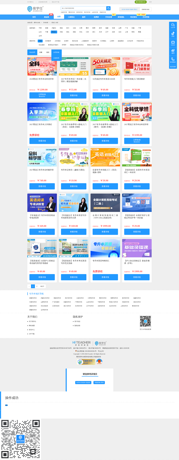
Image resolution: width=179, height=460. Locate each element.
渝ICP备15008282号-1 (80, 348)
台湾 (40, 36)
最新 (47, 52)
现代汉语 (75, 41)
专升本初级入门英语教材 (134, 79)
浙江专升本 (67, 306)
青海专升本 (135, 306)
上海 (126, 32)
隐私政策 (77, 325)
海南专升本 (57, 298)
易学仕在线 (37, 22)
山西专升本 (44, 302)
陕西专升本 (114, 298)
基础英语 (121, 41)
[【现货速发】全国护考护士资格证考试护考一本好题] (137, 211)
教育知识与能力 (53, 45)
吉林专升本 (101, 306)
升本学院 (146, 17)
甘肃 (113, 28)
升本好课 (108, 17)
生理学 (66, 41)
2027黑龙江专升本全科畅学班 (41, 170)
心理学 (112, 41)
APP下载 (31, 334)
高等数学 (48, 41)
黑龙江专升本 (113, 302)
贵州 (100, 28)
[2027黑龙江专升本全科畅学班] (42, 166)
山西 (120, 28)
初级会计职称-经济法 (76, 45)
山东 (40, 32)
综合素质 (42, 45)
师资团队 (121, 17)
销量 (40, 52)
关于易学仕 (30, 2)
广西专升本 (78, 302)
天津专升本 (78, 306)
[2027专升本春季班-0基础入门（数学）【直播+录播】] (105, 120)
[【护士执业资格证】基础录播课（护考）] (137, 257)
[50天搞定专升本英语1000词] (105, 75)
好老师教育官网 (43, 2)
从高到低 (56, 52)
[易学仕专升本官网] (35, 11)
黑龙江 (54, 32)
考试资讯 (133, 17)
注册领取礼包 (141, 2)
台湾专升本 (44, 310)
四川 (67, 28)
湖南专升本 (33, 306)
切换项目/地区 (145, 9)
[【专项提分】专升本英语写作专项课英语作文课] (73, 211)
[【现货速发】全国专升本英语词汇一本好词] (137, 166)
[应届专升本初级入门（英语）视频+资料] (105, 166)
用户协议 (77, 321)
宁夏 (46, 32)
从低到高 (56, 58)
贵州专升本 (79, 12)
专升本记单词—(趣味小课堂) (73, 170)
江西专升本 (91, 298)
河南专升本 (103, 12)
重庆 (87, 28)
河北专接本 (44, 306)
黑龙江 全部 (55, 22)
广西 (139, 28)
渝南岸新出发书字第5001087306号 (61, 348)
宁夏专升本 (101, 302)
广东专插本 (55, 302)
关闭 (6, 405)
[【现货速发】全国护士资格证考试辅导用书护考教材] (42, 257)
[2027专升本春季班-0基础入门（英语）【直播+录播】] (73, 120)
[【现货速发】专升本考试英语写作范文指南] (73, 257)
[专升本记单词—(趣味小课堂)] (73, 166)
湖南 (74, 32)
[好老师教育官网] (89, 345)
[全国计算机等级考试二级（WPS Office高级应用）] (105, 211)
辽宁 (106, 32)
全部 (59, 16)
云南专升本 (64, 12)
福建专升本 (137, 298)
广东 (126, 28)
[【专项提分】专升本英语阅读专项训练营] (42, 211)
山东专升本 (95, 12)
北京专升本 (112, 306)
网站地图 (32, 325)
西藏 (139, 32)
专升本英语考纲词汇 (101, 261)
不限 (40, 28)
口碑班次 (71, 17)
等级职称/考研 (99, 382)
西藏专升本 (33, 310)
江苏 (87, 32)
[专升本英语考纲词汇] (105, 257)
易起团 (46, 17)
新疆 (46, 28)
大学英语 (57, 41)
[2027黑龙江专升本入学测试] (42, 120)
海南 (61, 28)
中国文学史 (140, 41)
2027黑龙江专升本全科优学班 (136, 124)
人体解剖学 (85, 41)
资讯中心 (32, 330)
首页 (34, 17)
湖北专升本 (137, 302)
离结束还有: (42, 95)
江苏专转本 (55, 306)
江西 (80, 28)
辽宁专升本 (90, 306)
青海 (133, 32)
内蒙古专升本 (45, 298)
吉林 (113, 32)
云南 (74, 28)
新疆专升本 (33, 298)
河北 (80, 32)
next (42, 286)
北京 (120, 32)
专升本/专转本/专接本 (83, 382)
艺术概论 (103, 41)
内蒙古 (54, 28)
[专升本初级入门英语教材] (137, 75)
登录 (150, 2)
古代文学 (130, 41)
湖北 (67, 32)
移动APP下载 (55, 2)
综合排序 (32, 52)
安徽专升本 (67, 302)
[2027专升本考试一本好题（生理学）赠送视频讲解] (73, 75)
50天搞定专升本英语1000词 (104, 79)
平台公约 (101, 351)
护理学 (64, 45)
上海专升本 (124, 306)
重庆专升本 (72, 12)
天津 (100, 32)
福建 (106, 28)
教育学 (94, 41)
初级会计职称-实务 (93, 45)
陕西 (93, 28)
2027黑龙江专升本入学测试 (40, 124)
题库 (83, 17)
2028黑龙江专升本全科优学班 (41, 79)
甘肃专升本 (33, 302)
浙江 (93, 32)
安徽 (133, 28)
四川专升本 (87, 12)
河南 (61, 32)
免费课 (96, 17)
